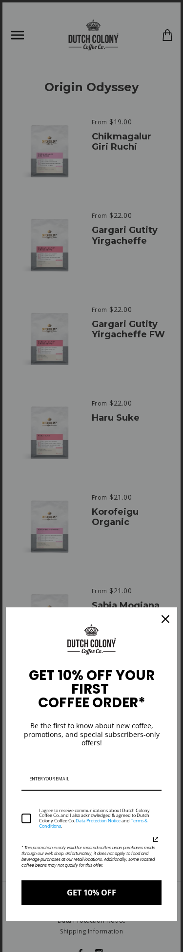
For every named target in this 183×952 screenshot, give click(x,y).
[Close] (165, 619)
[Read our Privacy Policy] (156, 839)
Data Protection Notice (98, 820)
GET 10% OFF (91, 892)
